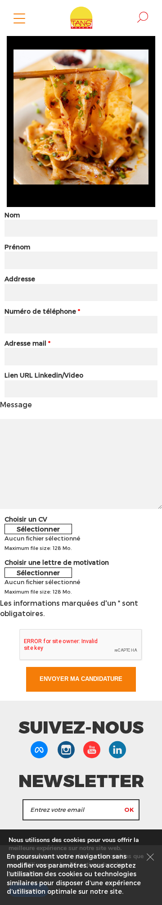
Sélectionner (38, 529)
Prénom (17, 247)
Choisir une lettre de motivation (56, 562)
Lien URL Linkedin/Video (43, 375)
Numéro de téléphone (42, 311)
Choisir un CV (25, 519)
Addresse (19, 279)
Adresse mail (27, 343)
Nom (12, 215)
